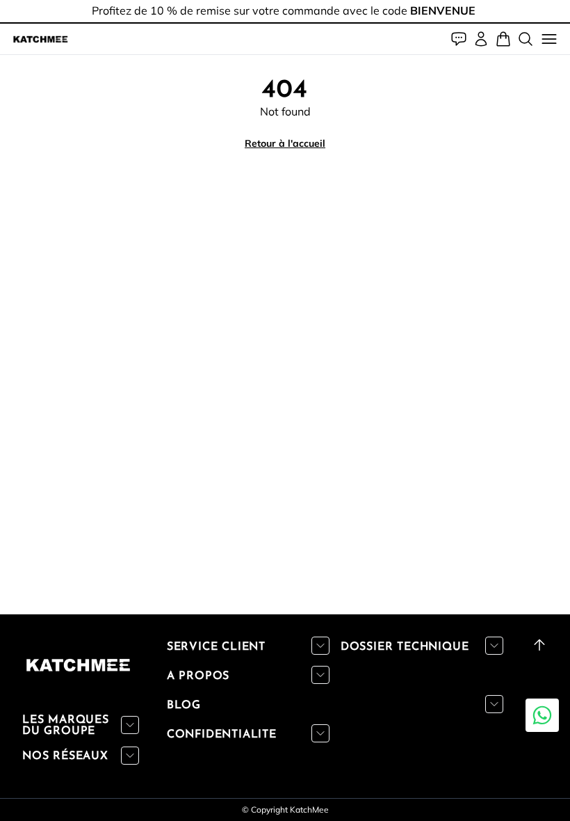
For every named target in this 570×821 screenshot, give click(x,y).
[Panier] (503, 39)
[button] (40, 39)
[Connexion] (481, 39)
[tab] (285, 23)
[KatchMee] (40, 39)
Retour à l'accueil (285, 143)
